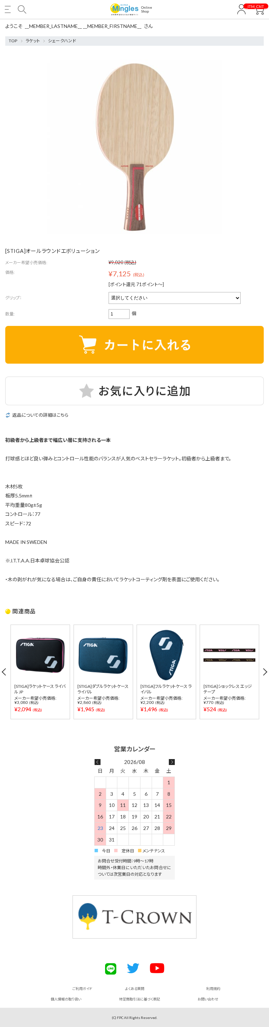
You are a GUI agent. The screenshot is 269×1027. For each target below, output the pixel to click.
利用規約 (213, 988)
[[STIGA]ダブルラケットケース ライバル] (103, 655)
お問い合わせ (208, 999)
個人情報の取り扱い (66, 999)
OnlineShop (146, 9)
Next (264, 672)
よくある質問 (134, 988)
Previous (4, 672)
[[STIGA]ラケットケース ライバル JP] (40, 655)
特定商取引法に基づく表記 (139, 999)
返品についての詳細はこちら (40, 415)
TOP (13, 40)
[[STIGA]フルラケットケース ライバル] (166, 655)
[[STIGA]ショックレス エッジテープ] (229, 655)
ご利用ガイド (82, 988)
